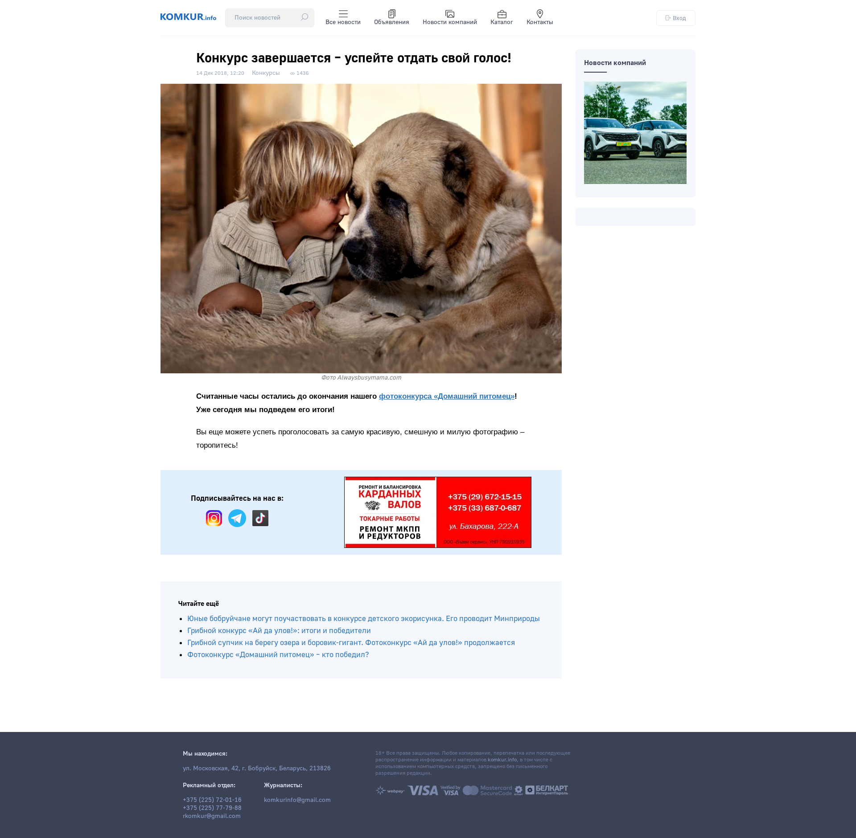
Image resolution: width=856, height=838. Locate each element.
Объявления (391, 22)
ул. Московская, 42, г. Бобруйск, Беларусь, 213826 (257, 768)
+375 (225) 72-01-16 (212, 800)
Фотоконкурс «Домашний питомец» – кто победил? (278, 654)
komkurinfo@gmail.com (297, 800)
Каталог (501, 22)
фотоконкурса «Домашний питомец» (446, 396)
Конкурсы (266, 73)
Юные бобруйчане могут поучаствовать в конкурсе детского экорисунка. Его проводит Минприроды (363, 618)
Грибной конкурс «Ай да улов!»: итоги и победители (279, 630)
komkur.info (502, 759)
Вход (679, 18)
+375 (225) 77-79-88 (212, 808)
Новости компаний (450, 22)
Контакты (540, 22)
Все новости (343, 22)
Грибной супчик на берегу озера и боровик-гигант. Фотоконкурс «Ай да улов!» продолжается (351, 642)
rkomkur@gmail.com (212, 816)
